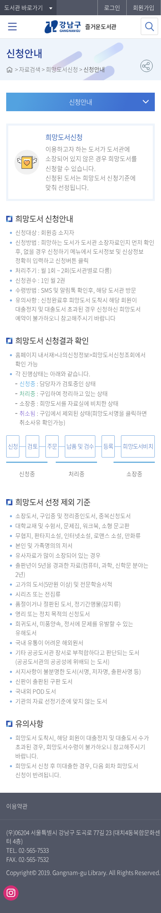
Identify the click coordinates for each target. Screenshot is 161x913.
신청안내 (80, 102)
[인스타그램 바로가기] (11, 893)
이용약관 (17, 806)
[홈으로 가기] (9, 70)
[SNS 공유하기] (146, 66)
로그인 (112, 7)
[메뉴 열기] (12, 27)
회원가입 (143, 7)
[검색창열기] (149, 26)
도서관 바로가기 (23, 7)
